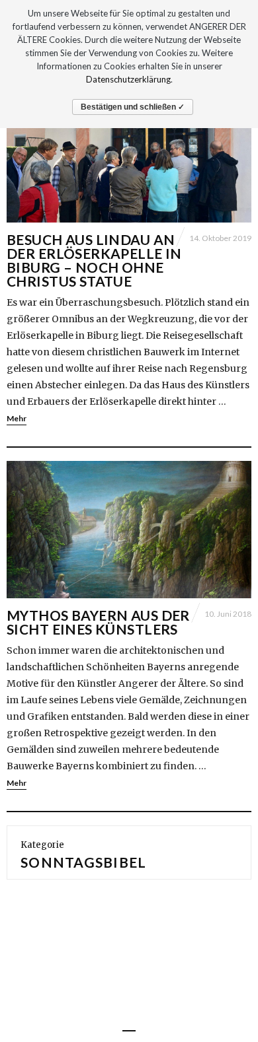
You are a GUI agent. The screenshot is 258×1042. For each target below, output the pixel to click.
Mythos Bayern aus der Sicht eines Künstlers (98, 622)
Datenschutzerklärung (128, 79)
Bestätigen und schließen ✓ (133, 107)
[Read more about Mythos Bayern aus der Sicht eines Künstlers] (129, 529)
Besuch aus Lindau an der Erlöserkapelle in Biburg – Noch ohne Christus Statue (94, 260)
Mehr (16, 418)
